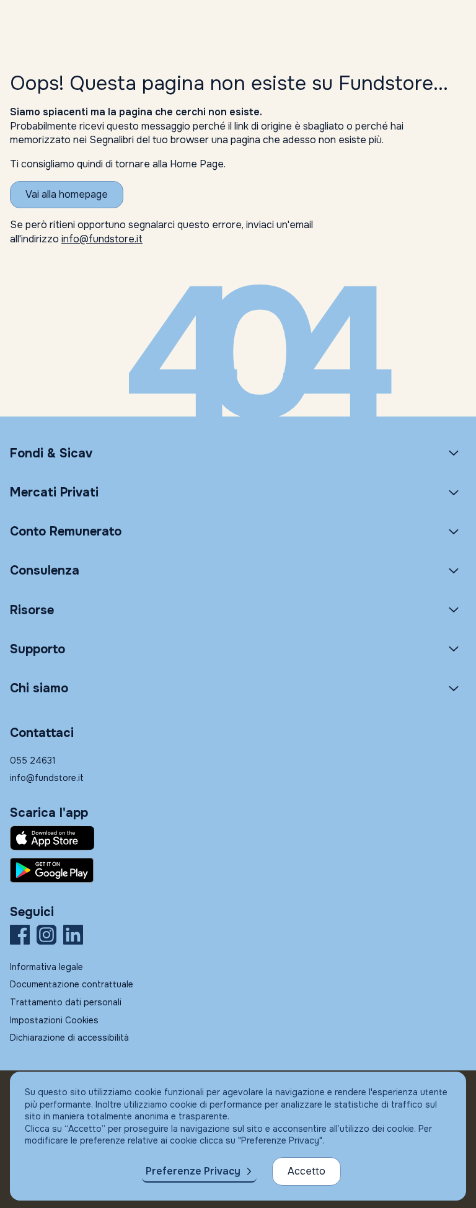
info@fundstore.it (102, 238)
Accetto (306, 1171)
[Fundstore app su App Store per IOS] (238, 838)
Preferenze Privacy (193, 1171)
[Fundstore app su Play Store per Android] (238, 870)
